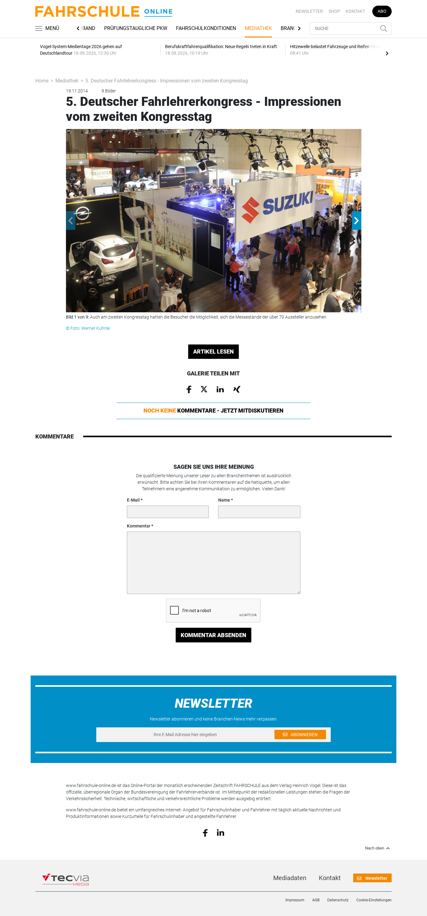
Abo (382, 11)
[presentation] (387, 53)
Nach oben (374, 848)
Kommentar (138, 525)
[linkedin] (220, 832)
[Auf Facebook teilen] (189, 388)
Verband (84, 28)
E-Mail (133, 500)
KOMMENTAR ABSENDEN (213, 635)
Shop (334, 11)
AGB (315, 900)
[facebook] (205, 832)
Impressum (294, 900)
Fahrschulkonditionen (206, 28)
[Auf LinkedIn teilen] (220, 388)
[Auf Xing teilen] (236, 388)
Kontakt (355, 11)
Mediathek (258, 28)
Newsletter (309, 11)
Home (41, 81)
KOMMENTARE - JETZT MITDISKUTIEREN (213, 410)
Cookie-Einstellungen (374, 900)
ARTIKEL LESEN (213, 351)
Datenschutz (338, 900)
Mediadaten (289, 878)
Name (224, 500)
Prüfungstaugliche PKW (135, 28)
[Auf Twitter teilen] (204, 388)
